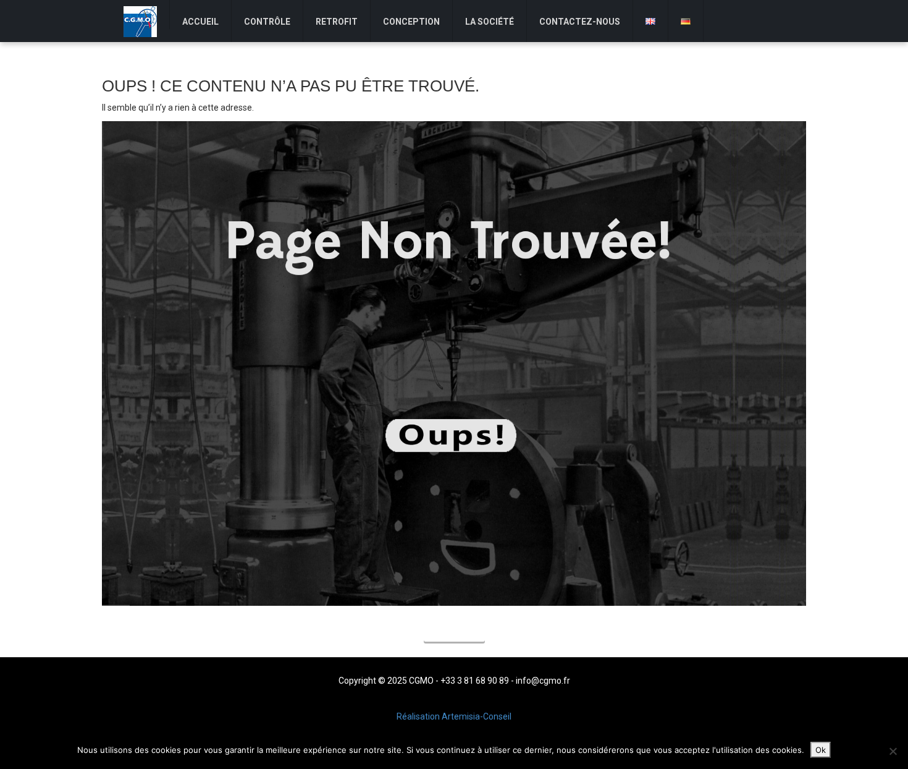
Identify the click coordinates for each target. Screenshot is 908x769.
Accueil (454, 632)
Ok (820, 750)
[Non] (892, 751)
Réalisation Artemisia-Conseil (454, 716)
